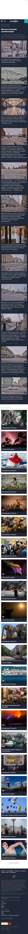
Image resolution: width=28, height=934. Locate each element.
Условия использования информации (9, 926)
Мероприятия (13, 872)
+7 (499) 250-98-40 (9, 894)
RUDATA (2, 913)
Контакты (3, 871)
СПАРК (2, 901)
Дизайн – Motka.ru (5, 929)
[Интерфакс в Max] (11, 918)
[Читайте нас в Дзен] (2, 918)
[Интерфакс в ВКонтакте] (7, 918)
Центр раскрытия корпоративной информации (10, 915)
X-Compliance (3, 903)
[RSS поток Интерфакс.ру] (9, 918)
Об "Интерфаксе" (10, 871)
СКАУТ (2, 904)
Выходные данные (5, 928)
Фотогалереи (5, 25)
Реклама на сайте (5, 872)
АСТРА (2, 907)
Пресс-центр (18, 871)
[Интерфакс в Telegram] (5, 918)
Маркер (2, 906)
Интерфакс (14, 21)
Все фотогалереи (14, 863)
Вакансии (24, 871)
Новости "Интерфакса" (5, 911)
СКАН (2, 912)
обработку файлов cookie (12, 891)
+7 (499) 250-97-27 (20, 894)
